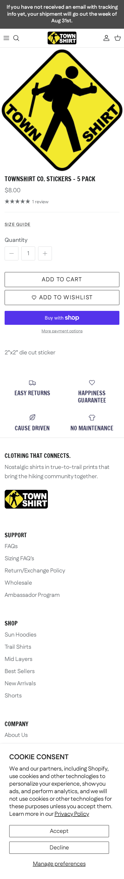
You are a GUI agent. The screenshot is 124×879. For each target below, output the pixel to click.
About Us (16, 735)
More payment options (62, 331)
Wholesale (18, 583)
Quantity (16, 240)
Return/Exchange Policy (35, 571)
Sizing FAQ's (19, 558)
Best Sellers (20, 671)
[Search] (19, 38)
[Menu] (6, 38)
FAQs (11, 546)
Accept (59, 831)
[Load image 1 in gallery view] (62, 110)
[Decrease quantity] (11, 253)
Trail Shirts (18, 647)
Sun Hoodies (20, 635)
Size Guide (18, 225)
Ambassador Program (32, 595)
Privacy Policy (72, 814)
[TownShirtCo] (62, 38)
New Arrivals (20, 683)
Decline (59, 848)
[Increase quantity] (45, 253)
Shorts (13, 696)
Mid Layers (18, 659)
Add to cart (62, 280)
